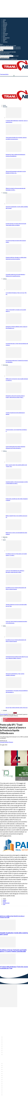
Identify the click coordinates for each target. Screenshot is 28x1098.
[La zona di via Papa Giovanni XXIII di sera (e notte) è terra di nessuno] (13, 237)
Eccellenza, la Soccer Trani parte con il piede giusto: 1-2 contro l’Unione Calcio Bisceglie (13, 950)
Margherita (5, 33)
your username (16, 47)
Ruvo (4, 36)
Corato (4, 29)
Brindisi (4, 26)
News (4, 719)
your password (17, 48)
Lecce (4, 32)
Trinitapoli (5, 41)
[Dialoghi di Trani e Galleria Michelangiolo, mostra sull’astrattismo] (13, 151)
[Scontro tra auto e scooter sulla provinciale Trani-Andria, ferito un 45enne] (13, 220)
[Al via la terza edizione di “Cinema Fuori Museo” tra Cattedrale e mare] (13, 357)
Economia (5, 364)
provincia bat (6, 903)
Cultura (5, 278)
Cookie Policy (8, 1028)
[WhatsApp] (19, 747)
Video (4, 625)
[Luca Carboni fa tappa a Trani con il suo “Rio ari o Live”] (13, 289)
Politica (5, 451)
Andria (4, 19)
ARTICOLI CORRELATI (6, 916)
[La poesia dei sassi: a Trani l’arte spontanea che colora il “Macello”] (13, 340)
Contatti (5, 710)
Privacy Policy (2, 1028)
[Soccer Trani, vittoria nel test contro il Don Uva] (13, 704)
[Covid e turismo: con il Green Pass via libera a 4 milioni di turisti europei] (13, 426)
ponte (4, 901)
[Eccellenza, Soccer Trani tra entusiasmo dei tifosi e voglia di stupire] (13, 584)
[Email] (24, 747)
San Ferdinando (6, 37)
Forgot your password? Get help (8, 51)
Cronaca (5, 192)
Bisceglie (5, 25)
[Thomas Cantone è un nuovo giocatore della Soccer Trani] (13, 601)
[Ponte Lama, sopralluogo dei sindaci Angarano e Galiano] (13, 496)
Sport (4, 539)
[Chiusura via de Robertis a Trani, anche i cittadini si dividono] (13, 670)
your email (15, 56)
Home (4, 105)
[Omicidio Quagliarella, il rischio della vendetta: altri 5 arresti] (13, 203)
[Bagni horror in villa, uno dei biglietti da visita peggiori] (13, 529)
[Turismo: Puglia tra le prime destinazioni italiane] (13, 409)
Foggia (4, 30)
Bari (4, 21)
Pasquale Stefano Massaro (6, 742)
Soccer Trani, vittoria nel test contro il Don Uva (16, 707)
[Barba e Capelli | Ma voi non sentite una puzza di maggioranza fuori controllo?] (13, 512)
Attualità (5, 106)
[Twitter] (14, 747)
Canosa (4, 28)
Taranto (4, 39)
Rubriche (5, 537)
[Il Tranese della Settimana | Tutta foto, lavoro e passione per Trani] (13, 117)
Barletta (5, 22)
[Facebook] (8, 747)
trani (4, 904)
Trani (4, 40)
